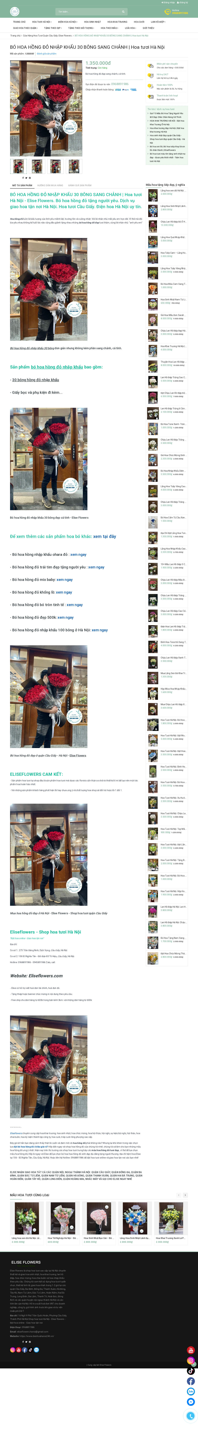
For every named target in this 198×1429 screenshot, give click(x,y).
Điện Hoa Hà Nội (67, 22)
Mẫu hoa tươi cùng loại (29, 1195)
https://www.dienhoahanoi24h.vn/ (37, 1336)
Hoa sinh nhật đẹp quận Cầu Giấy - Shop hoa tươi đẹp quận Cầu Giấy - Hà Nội (167, 139)
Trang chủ (19, 22)
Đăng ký (183, 2)
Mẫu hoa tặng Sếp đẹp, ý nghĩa (165, 184)
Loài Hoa (130, 28)
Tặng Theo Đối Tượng (80, 28)
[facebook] (24, 1349)
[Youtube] (18, 1349)
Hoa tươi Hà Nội (41, 22)
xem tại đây (104, 536)
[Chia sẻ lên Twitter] (26, 178)
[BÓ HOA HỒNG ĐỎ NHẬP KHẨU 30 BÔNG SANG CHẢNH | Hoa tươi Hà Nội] (18, 166)
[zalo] (36, 1349)
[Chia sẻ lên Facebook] (23, 178)
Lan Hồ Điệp (158, 22)
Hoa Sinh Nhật (92, 22)
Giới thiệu (148, 28)
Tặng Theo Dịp (52, 28)
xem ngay (78, 554)
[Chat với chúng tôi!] (191, 1402)
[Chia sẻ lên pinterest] (30, 178)
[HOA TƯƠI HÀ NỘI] (14, 11)
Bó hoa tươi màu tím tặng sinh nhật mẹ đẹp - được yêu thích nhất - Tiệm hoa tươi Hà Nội (167, 157)
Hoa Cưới (139, 22)
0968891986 (180, 13)
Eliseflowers (16, 1133)
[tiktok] (30, 1349)
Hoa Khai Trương (117, 22)
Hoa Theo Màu (109, 28)
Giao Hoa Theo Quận (25, 28)
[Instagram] (12, 1349)
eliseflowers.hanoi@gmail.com (32, 1331)
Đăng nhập (169, 2)
